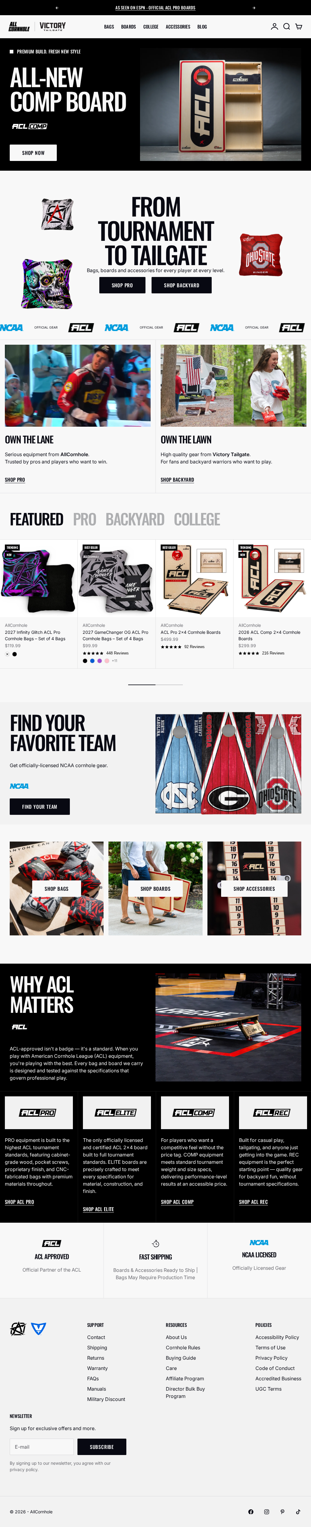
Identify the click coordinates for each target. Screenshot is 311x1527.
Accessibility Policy (277, 1337)
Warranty (97, 1368)
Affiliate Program (185, 1378)
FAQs (93, 1378)
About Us (176, 1337)
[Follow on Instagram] (267, 1512)
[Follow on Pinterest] (282, 1512)
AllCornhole (16, 625)
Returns (95, 1358)
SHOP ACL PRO (19, 1201)
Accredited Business (278, 1378)
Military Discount (106, 1399)
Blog (202, 26)
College (151, 26)
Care (171, 1368)
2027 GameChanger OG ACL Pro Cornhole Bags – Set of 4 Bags (115, 635)
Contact (96, 1337)
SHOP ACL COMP (177, 1201)
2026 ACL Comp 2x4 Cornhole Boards (269, 635)
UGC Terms (268, 1389)
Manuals (96, 1389)
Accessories (178, 26)
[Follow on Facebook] (251, 1512)
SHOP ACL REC (253, 1201)
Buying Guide (181, 1358)
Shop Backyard (177, 479)
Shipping (97, 1347)
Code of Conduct (275, 1368)
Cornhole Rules (183, 1347)
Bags (109, 26)
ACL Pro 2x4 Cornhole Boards (190, 632)
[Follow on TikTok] (298, 1512)
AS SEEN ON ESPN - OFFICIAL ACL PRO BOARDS (155, 6)
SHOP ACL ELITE (98, 1209)
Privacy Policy (271, 1358)
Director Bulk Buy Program (185, 1392)
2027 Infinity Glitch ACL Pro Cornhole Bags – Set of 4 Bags (35, 635)
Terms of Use (270, 1347)
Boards (128, 26)
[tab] (36, 518)
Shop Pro (15, 479)
